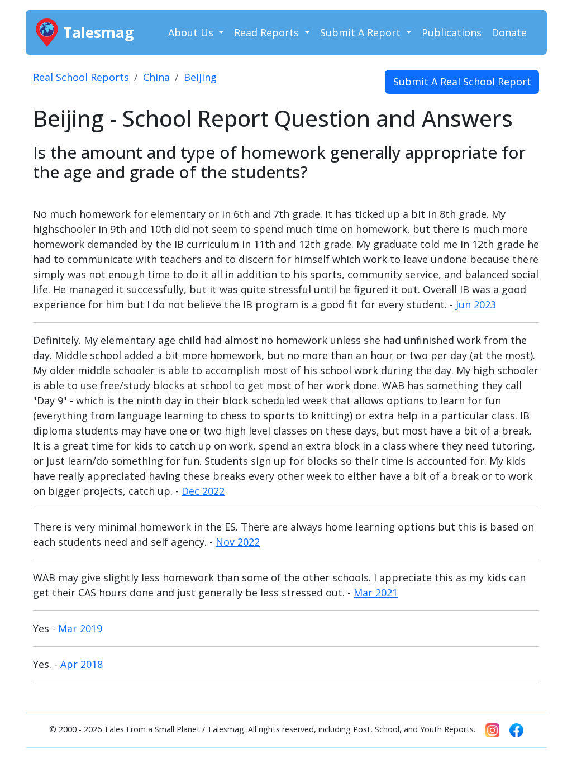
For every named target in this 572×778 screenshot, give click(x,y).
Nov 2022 (238, 541)
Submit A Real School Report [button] (462, 81)
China (156, 77)
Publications (452, 32)
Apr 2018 (81, 664)
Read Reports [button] (268, 32)
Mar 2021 (376, 592)
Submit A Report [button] (361, 32)
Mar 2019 (80, 628)
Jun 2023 (476, 304)
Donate (509, 32)
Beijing (200, 77)
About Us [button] (192, 32)
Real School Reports (81, 77)
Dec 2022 (203, 491)
